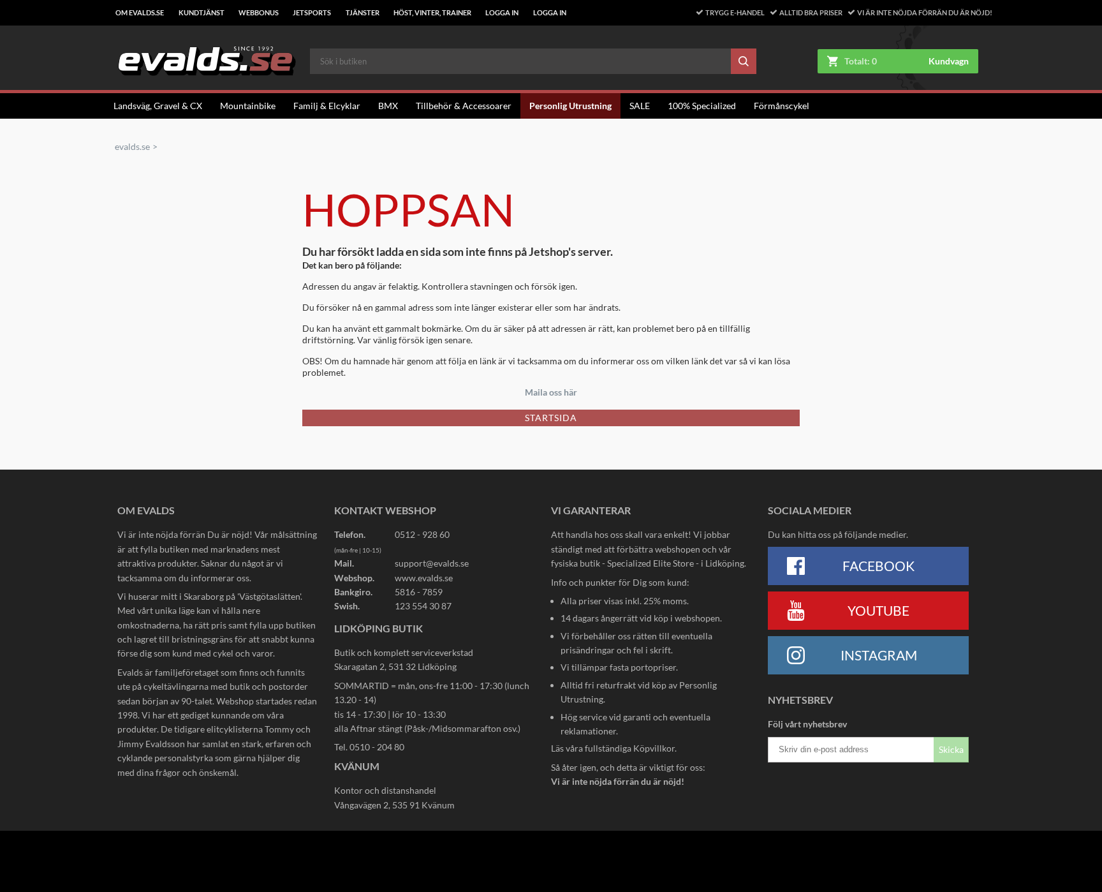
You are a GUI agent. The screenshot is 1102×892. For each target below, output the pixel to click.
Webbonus (259, 13)
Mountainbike (248, 105)
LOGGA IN (501, 13)
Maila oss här (551, 392)
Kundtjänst (201, 13)
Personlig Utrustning (570, 105)
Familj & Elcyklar (326, 105)
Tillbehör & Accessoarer (463, 105)
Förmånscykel (781, 105)
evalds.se (132, 147)
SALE (639, 105)
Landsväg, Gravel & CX (158, 105)
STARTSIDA (551, 417)
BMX (388, 105)
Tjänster (362, 13)
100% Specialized (702, 105)
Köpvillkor (654, 748)
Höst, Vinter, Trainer (432, 13)
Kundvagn (949, 61)
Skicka (951, 749)
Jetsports (312, 13)
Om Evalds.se (139, 13)
